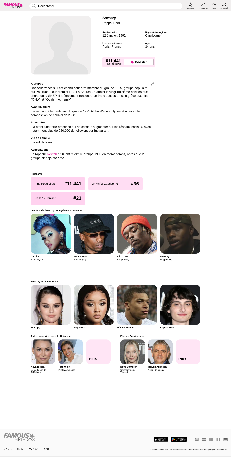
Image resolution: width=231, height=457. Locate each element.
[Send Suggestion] (153, 84)
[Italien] (218, 439)
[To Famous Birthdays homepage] (13, 5)
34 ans (150, 46)
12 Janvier (109, 35)
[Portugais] (211, 439)
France (116, 46)
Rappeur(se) (111, 23)
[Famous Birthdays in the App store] (161, 439)
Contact (20, 449)
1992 (122, 35)
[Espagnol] (204, 439)
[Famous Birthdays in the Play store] (179, 439)
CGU (46, 449)
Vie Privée (34, 449)
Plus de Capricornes (132, 336)
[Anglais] (197, 439)
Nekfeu (52, 154)
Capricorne (153, 35)
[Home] (58, 437)
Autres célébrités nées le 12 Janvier (51, 336)
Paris (106, 46)
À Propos (7, 449)
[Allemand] (226, 439)
